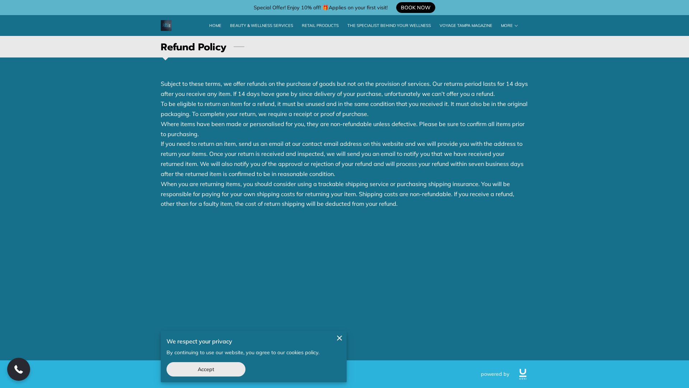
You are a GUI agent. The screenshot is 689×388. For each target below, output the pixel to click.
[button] (18, 369)
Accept (206, 369)
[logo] (522, 374)
